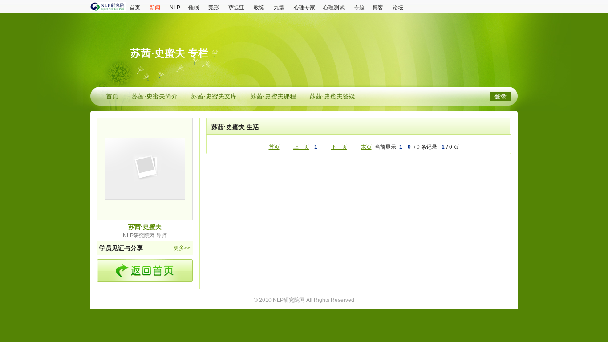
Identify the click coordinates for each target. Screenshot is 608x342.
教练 (259, 7)
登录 (500, 96)
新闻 (155, 7)
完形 (213, 7)
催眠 (193, 7)
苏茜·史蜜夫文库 (214, 96)
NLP (175, 7)
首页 (135, 7)
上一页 (301, 147)
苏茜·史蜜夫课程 (273, 96)
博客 (378, 7)
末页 (366, 147)
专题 (359, 7)
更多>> (182, 248)
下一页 (339, 147)
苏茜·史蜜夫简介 (155, 96)
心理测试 (334, 7)
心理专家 (304, 7)
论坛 (398, 7)
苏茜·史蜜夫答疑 (332, 96)
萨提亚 (236, 7)
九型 (279, 7)
